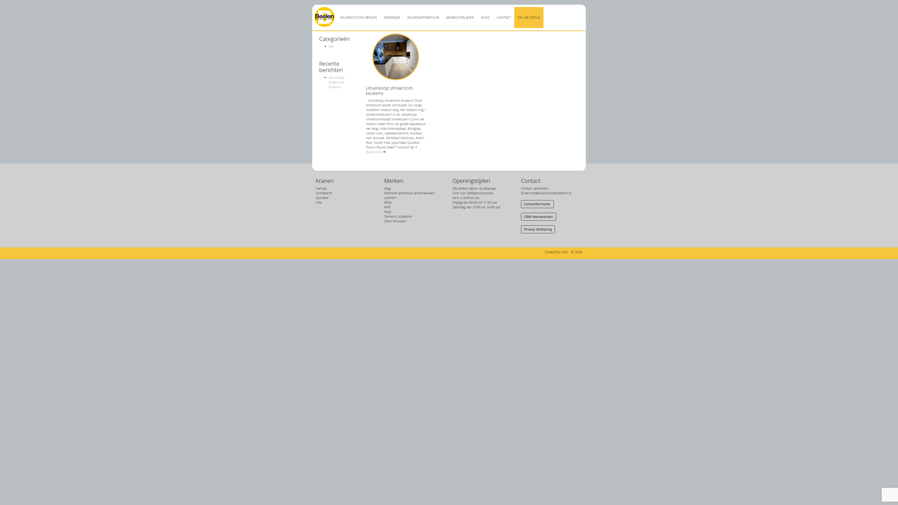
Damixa (321, 188)
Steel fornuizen (395, 221)
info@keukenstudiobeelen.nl (550, 193)
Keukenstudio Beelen (358, 17)
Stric (564, 252)
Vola (319, 202)
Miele (388, 202)
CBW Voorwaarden (538, 216)
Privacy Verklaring (538, 229)
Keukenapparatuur (423, 17)
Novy (387, 211)
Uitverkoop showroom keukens (336, 82)
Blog (485, 17)
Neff (387, 207)
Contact (504, 17)
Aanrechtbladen (460, 17)
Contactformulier (537, 204)
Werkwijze (392, 17)
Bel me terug (529, 17)
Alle (331, 46)
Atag (387, 188)
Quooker (322, 197)
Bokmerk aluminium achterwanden (409, 193)
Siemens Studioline (398, 216)
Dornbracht (324, 193)
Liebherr (390, 197)
